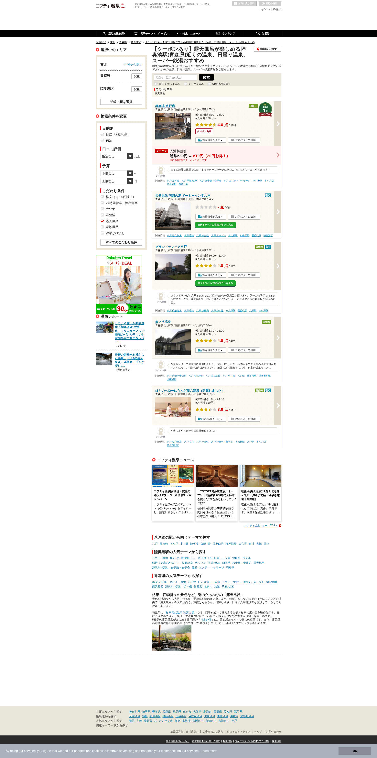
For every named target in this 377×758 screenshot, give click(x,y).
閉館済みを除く (221, 83)
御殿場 (186, 720)
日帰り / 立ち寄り (118, 134)
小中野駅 (257, 180)
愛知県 (228, 711)
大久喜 (243, 543)
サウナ (156, 558)
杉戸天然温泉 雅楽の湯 (180, 612)
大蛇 (259, 543)
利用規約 (227, 741)
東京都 (187, 711)
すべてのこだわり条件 (121, 242)
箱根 (145, 716)
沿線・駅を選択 (121, 102)
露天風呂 (258, 562)
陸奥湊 (194, 543)
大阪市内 (197, 720)
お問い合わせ (273, 731)
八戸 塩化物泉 (174, 235)
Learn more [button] (209, 751)
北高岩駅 (171, 379)
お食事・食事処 (242, 562)
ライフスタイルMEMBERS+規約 (252, 741)
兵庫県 (167, 711)
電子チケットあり (170, 83)
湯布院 (234, 716)
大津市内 (223, 720)
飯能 (177, 720)
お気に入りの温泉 (244, 3)
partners (79, 751)
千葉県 (156, 711)
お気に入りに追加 (245, 140)
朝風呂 (226, 562)
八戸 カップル (218, 235)
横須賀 (148, 720)
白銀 (203, 543)
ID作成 (277, 9)
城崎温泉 (168, 716)
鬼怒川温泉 (247, 716)
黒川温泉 (222, 716)
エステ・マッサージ (211, 567)
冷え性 (202, 558)
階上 (266, 543)
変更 (137, 76)
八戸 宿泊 (189, 235)
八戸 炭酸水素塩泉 (176, 375)
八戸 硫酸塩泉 (174, 310)
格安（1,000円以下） (183, 558)
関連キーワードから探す (112, 725)
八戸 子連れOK (189, 180)
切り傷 (230, 567)
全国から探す (133, 64)
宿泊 (165, 558)
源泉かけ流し (160, 567)
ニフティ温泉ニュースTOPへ (261, 525)
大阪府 (197, 711)
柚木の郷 (205, 619)
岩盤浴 (110, 215)
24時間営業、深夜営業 (122, 203)
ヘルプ (258, 731)
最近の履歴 (270, 3)
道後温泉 (209, 716)
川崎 (139, 720)
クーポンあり (196, 83)
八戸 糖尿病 (202, 310)
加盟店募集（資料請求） (184, 731)
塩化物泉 (187, 562)
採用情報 (276, 741)
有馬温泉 (155, 716)
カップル (200, 562)
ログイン (264, 9)
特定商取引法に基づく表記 (206, 741)
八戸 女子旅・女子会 (210, 180)
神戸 (234, 720)
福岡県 (238, 711)
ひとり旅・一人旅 (219, 558)
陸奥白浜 (218, 543)
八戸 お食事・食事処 (222, 441)
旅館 (194, 567)
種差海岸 (231, 543)
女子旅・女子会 (180, 567)
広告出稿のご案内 (213, 731)
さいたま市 (166, 720)
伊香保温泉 (195, 716)
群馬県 (177, 711)
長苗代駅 (183, 184)
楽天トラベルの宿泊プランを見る (215, 224)
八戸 (155, 543)
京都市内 (210, 720)
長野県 (218, 711)
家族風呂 (112, 227)
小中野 (184, 543)
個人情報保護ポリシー (177, 741)
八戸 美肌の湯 (213, 375)
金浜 (251, 543)
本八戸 (174, 543)
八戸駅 (252, 310)
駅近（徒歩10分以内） (166, 562)
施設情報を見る (211, 140)
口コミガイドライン (238, 731)
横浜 (132, 720)
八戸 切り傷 (229, 375)
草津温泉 (134, 716)
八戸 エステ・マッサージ (237, 180)
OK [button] (355, 751)
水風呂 (236, 558)
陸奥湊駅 (171, 184)
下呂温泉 (181, 716)
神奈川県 (134, 711)
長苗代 (164, 543)
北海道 (207, 711)
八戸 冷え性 (173, 180)
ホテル (246, 558)
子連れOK (214, 562)
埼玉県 (146, 711)
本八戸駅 (269, 180)
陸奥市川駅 (265, 375)
